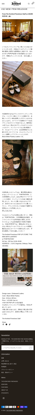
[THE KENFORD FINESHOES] (16, 3)
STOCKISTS (4, 393)
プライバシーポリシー (7, 369)
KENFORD (4, 384)
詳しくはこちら (7, 210)
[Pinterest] (10, 324)
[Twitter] (6, 324)
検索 (2, 358)
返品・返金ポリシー (7, 372)
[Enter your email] (30, 347)
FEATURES (4, 387)
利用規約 (3, 366)
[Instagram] (3, 398)
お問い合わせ (5, 361)
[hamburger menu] (3, 3)
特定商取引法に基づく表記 (8, 364)
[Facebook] (3, 324)
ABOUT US (4, 390)
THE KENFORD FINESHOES (9, 381)
